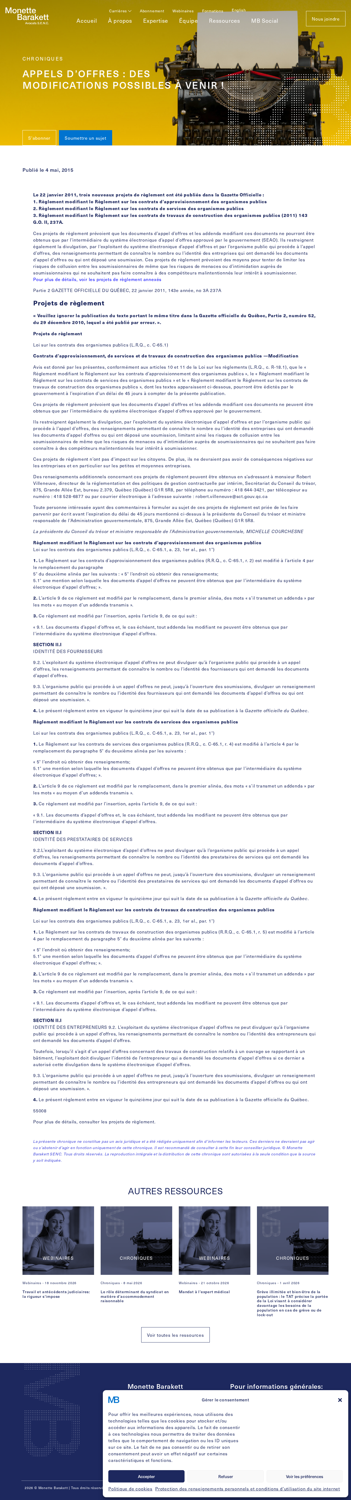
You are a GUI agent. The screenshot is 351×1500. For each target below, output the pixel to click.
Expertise (155, 20)
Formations (212, 11)
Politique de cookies (130, 1488)
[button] (340, 1399)
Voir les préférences (304, 1476)
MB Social (264, 20)
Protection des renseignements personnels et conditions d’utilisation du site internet (247, 1488)
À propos (120, 20)
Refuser (225, 1476)
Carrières (118, 11)
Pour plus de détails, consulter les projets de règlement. (94, 1121)
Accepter (146, 1476)
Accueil (87, 20)
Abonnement (152, 11)
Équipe (188, 20)
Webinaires (183, 11)
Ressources (224, 20)
